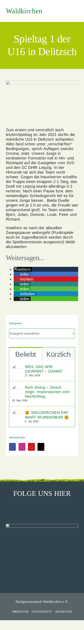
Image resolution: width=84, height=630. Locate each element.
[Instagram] (22, 447)
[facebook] (32, 508)
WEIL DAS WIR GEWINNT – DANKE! (44, 369)
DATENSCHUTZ (42, 611)
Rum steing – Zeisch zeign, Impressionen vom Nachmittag (47, 391)
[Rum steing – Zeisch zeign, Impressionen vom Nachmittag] (17, 387)
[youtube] (51, 508)
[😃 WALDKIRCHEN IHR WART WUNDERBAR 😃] (17, 412)
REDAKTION (63, 611)
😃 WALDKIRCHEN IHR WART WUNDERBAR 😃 (47, 414)
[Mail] (41, 447)
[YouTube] (31, 447)
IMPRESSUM (20, 611)
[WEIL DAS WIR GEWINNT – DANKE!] (17, 367)
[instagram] (42, 508)
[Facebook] (12, 447)
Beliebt (25, 354)
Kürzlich (58, 354)
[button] (23, 269)
